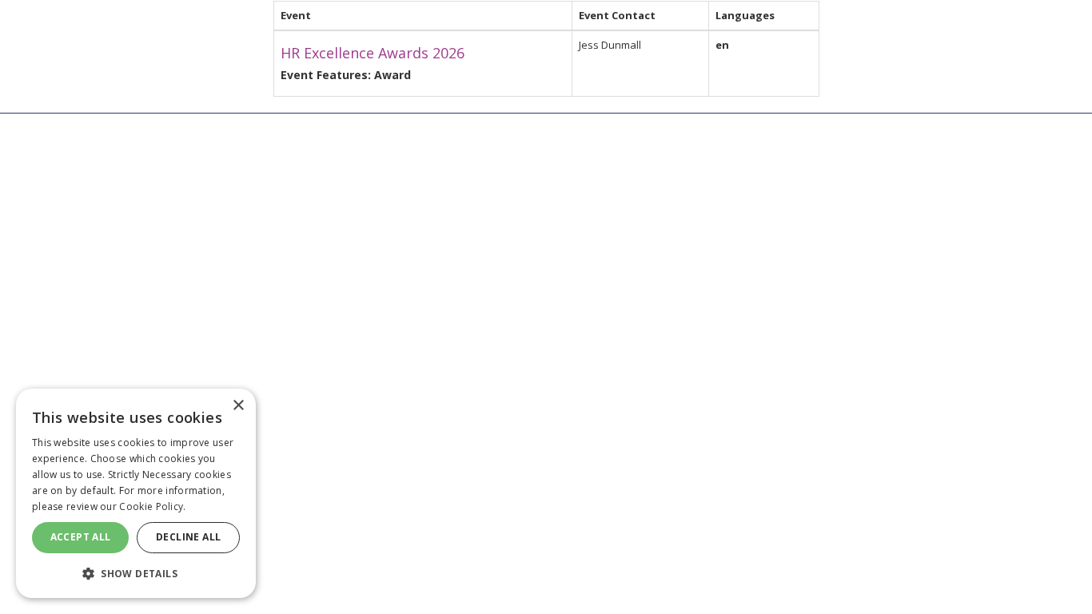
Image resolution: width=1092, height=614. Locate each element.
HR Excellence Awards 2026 (372, 52)
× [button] (238, 406)
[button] (136, 573)
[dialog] (136, 493)
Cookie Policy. (152, 506)
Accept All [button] (80, 537)
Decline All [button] (188, 537)
